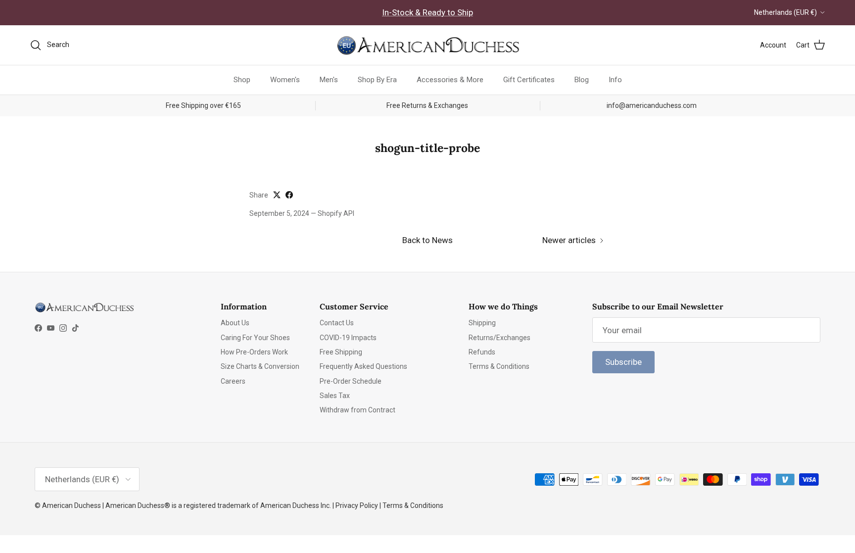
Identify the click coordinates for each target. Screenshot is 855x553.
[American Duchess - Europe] (427, 45)
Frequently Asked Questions (363, 366)
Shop (242, 79)
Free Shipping (341, 352)
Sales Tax (335, 396)
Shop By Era (377, 79)
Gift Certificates (529, 79)
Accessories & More (450, 79)
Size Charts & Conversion (260, 366)
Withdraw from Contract (357, 410)
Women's (285, 79)
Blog (581, 79)
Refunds (482, 352)
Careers (233, 381)
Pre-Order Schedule (350, 381)
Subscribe (623, 362)
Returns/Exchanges (499, 338)
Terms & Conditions (499, 366)
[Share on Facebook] (289, 195)
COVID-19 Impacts (348, 338)
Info (615, 79)
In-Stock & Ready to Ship (427, 12)
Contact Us (337, 323)
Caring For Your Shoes (255, 338)
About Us (235, 323)
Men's (329, 79)
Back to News (427, 240)
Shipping (482, 323)
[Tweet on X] (277, 195)
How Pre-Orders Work (254, 352)
